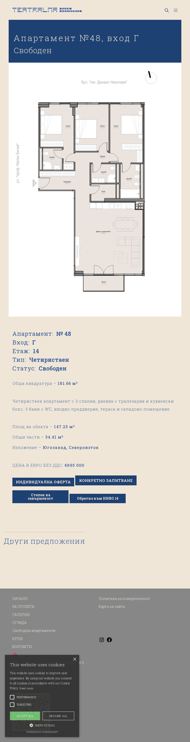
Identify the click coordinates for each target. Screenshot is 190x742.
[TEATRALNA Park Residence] (47, 10)
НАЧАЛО (20, 598)
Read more (26, 688)
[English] (14, 654)
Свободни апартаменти (33, 630)
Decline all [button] (58, 716)
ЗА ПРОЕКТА (23, 606)
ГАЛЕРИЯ (21, 614)
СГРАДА (19, 622)
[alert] (42, 696)
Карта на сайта (112, 606)
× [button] (75, 659)
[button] (42, 725)
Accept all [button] (25, 716)
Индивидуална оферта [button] (43, 481)
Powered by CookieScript (42, 732)
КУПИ (17, 638)
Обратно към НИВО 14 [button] (98, 498)
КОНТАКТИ (22, 646)
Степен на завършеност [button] (40, 497)
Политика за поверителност (124, 598)
